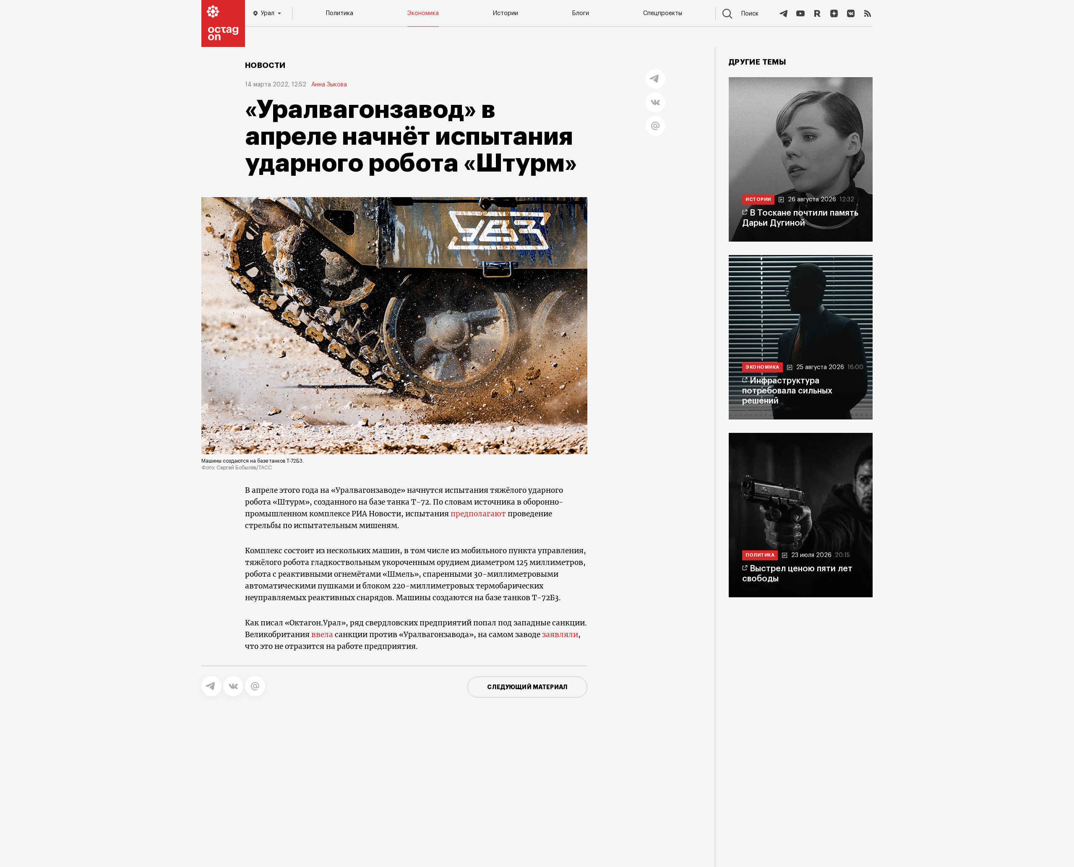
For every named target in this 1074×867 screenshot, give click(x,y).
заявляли (560, 634)
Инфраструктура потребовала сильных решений (787, 391)
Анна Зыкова (329, 85)
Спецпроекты (662, 13)
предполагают (478, 513)
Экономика (423, 13)
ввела (322, 634)
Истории (505, 13)
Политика (339, 13)
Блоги (580, 13)
